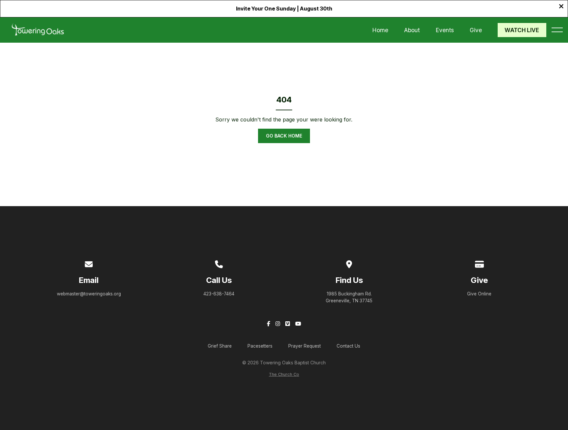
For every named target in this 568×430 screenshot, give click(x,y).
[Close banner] (561, 7)
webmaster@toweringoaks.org (89, 293)
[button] (557, 29)
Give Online (479, 293)
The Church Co (284, 374)
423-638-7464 (218, 293)
